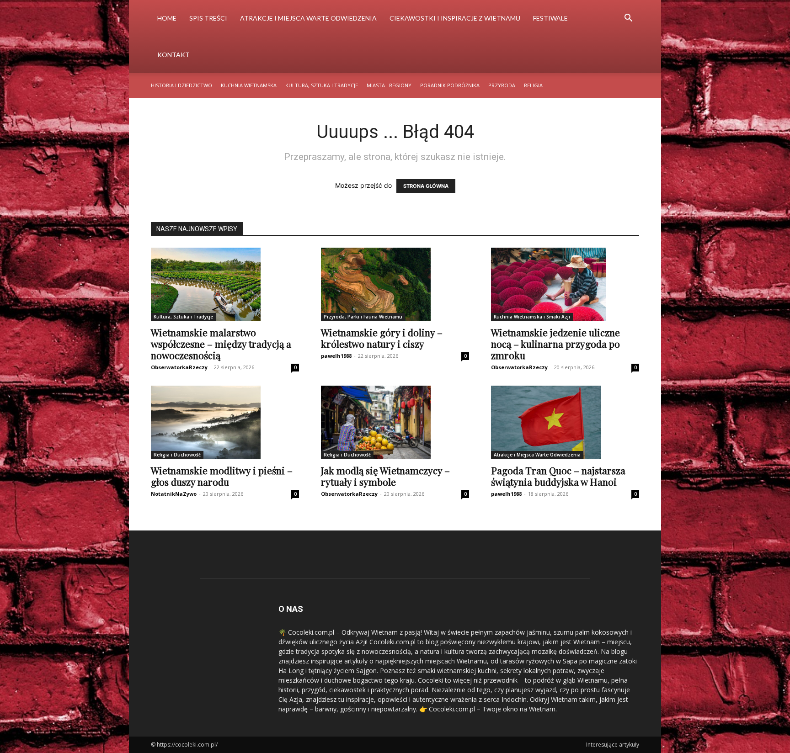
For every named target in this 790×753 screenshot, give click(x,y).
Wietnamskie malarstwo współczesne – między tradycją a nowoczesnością (221, 343)
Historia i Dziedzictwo (181, 85)
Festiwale (550, 18)
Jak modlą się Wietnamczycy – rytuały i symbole (385, 476)
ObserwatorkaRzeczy (179, 367)
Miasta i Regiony (389, 85)
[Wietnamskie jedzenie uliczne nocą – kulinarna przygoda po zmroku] (565, 284)
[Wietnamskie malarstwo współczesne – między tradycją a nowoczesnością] (225, 284)
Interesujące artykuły (612, 744)
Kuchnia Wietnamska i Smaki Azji (532, 316)
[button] (628, 19)
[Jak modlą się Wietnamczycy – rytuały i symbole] (395, 422)
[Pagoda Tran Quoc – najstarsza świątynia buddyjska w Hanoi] (565, 422)
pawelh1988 (336, 355)
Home (166, 18)
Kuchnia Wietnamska (249, 85)
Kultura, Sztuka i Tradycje (321, 85)
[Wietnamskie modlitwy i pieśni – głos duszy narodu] (225, 422)
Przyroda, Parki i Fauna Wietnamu (363, 316)
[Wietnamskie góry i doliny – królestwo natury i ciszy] (395, 284)
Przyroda (501, 85)
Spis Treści (208, 18)
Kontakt (173, 54)
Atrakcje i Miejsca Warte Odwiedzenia (308, 18)
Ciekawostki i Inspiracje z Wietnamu (455, 18)
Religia (533, 85)
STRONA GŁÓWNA (425, 186)
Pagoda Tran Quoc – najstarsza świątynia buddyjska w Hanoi (558, 476)
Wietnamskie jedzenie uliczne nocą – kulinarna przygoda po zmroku (555, 343)
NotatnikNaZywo (174, 493)
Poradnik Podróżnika (450, 85)
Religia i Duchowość (177, 454)
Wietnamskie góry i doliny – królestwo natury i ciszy (382, 338)
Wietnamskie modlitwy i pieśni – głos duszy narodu (222, 476)
